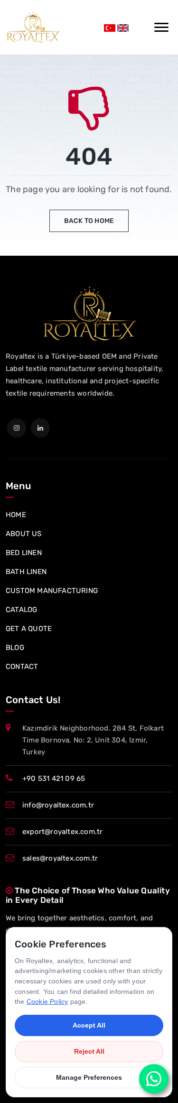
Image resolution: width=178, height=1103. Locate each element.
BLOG (15, 647)
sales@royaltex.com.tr (60, 858)
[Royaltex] (33, 27)
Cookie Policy (47, 1001)
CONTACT (22, 666)
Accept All (89, 1025)
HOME (16, 514)
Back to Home (89, 221)
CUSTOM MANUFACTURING (52, 590)
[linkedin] (40, 427)
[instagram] (16, 427)
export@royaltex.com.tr (62, 831)
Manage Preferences (89, 1077)
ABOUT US (24, 533)
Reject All (89, 1051)
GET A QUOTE (29, 628)
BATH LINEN (26, 571)
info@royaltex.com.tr (58, 805)
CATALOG (21, 609)
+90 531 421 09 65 (53, 778)
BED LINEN (24, 552)
